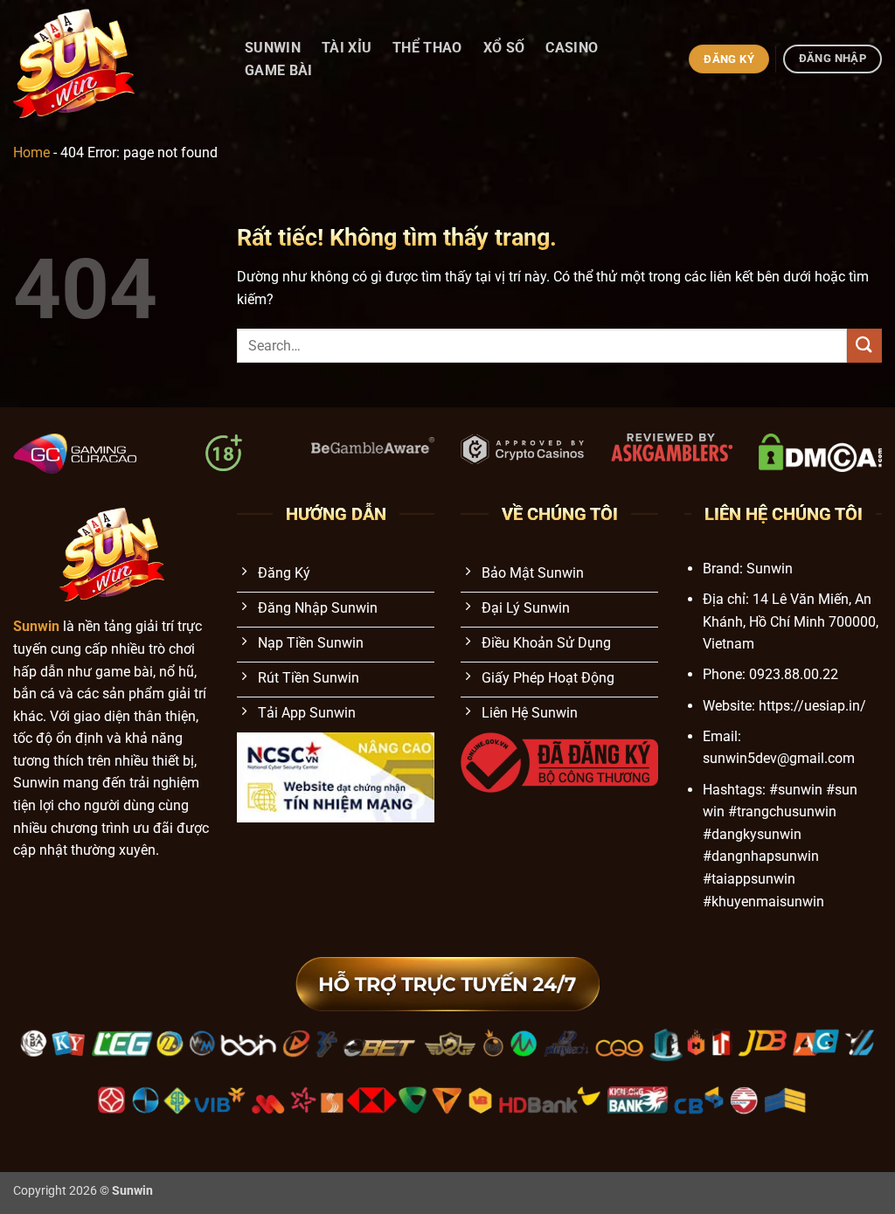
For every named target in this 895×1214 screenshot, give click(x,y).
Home (31, 152)
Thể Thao (427, 47)
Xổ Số (504, 47)
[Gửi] (864, 346)
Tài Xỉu (346, 47)
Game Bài (279, 70)
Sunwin (273, 47)
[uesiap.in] (110, 59)
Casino (571, 47)
